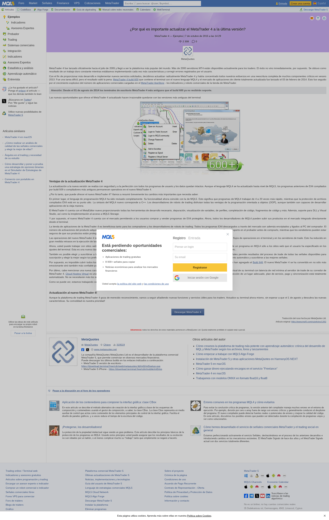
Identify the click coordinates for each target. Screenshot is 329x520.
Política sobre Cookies (199, 515)
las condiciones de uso (156, 283)
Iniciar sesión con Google (203, 277)
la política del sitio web (129, 283)
